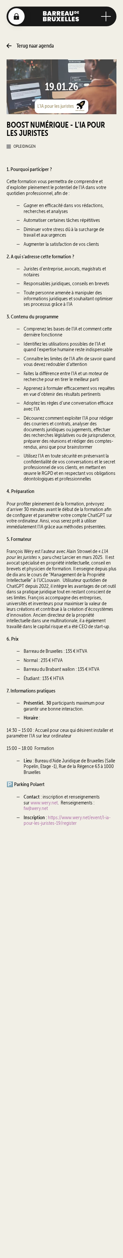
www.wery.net (44, 803)
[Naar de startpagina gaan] (61, 16)
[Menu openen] (106, 16)
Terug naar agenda (35, 46)
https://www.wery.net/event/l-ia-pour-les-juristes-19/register (67, 820)
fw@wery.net (36, 808)
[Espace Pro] (16, 16)
